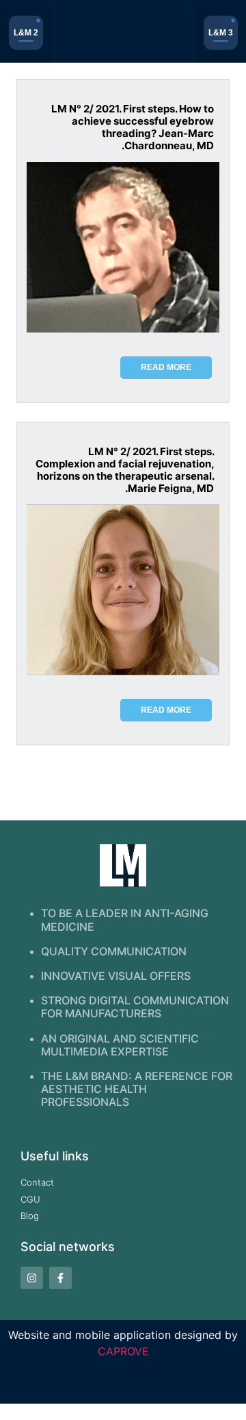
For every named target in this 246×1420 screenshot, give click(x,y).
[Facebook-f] (60, 1278)
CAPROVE (123, 1351)
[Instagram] (31, 1278)
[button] (25, 35)
